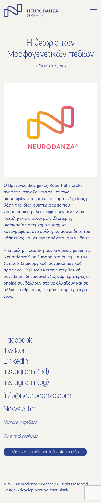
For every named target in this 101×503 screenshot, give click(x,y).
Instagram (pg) (26, 382)
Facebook (18, 340)
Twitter (15, 350)
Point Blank (58, 490)
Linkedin (16, 361)
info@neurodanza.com (37, 395)
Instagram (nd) (26, 372)
